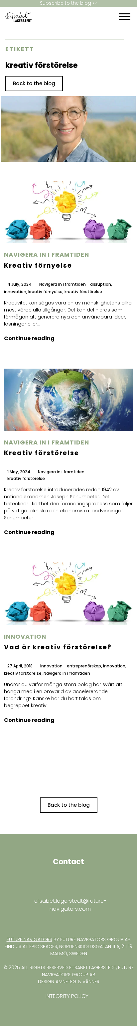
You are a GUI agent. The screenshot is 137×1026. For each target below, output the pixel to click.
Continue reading (29, 338)
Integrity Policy (67, 996)
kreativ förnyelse (45, 291)
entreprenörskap (84, 666)
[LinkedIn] (85, 17)
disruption (100, 284)
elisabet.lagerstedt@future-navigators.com (70, 905)
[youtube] (9, 922)
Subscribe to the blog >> (68, 3)
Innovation (25, 636)
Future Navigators (29, 939)
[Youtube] (91, 17)
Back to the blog (34, 83)
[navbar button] (124, 16)
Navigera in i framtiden (46, 254)
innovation (15, 291)
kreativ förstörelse (83, 291)
